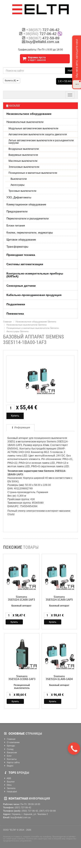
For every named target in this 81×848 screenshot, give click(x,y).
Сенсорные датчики (21, 285)
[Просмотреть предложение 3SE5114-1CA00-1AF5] (59, 574)
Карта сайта (13, 762)
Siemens (11, 788)
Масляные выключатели (23, 160)
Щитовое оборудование (21, 239)
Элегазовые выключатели (24, 166)
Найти (71, 70)
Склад (9, 749)
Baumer (10, 781)
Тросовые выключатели (22, 190)
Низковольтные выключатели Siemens (26, 324)
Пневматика (15, 313)
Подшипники (15, 304)
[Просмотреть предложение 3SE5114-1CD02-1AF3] (22, 653)
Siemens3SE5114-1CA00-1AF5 (59, 598)
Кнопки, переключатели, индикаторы (29, 232)
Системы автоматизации (24, 264)
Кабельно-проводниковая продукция (33, 295)
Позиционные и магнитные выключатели (33, 172)
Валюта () (11, 80)
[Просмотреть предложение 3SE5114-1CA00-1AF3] (21, 574)
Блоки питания (15, 225)
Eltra (8, 785)
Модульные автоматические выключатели (33, 128)
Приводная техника (20, 254)
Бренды (10, 745)
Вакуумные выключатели (23, 154)
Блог (9, 756)
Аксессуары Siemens (17, 331)
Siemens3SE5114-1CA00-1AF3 (21, 598)
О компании (13, 742)
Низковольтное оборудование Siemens (36, 321)
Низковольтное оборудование (29, 113)
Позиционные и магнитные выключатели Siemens (32, 328)
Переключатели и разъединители (27, 218)
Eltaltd (11, 514)
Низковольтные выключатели (24, 121)
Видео (9, 765)
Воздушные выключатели (24, 148)
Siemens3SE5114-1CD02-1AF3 (21, 678)
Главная (7, 321)
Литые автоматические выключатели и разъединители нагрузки (41, 141)
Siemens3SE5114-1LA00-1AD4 (59, 678)
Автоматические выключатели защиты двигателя (38, 134)
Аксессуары (18, 184)
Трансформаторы (17, 246)
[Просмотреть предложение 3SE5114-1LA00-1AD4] (59, 653)
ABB (8, 778)
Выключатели (19, 178)
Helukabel (11, 791)
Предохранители (16, 211)
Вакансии (11, 752)
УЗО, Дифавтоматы (18, 197)
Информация (22, 427)
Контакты (11, 759)
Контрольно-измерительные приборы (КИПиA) (34, 275)
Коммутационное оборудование (26, 204)
